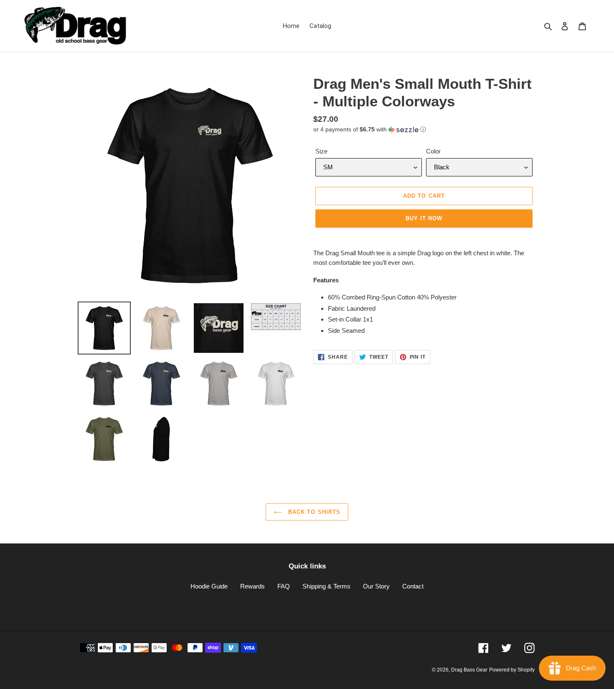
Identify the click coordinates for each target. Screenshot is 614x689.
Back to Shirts (313, 512)
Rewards (252, 586)
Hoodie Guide (209, 586)
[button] (369, 129)
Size (321, 151)
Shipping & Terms (326, 586)
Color (433, 151)
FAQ (283, 586)
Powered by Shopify (512, 670)
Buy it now (424, 218)
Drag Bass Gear (469, 670)
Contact (413, 586)
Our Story (376, 586)
